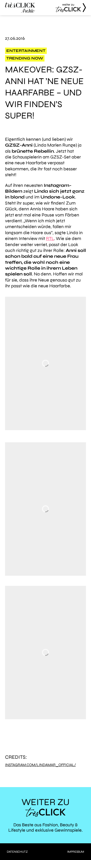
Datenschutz (17, 851)
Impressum (75, 851)
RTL (50, 238)
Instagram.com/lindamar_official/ (40, 765)
